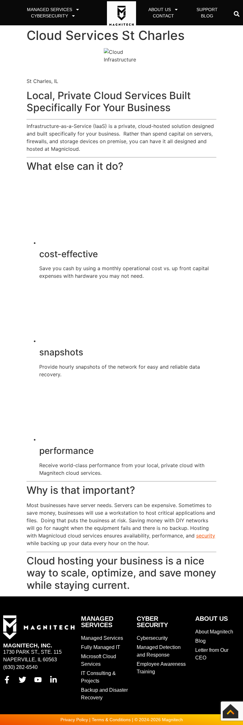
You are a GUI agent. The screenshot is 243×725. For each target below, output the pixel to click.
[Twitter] (22, 680)
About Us (159, 9)
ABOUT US (211, 618)
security (205, 535)
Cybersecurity (49, 15)
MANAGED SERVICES (97, 621)
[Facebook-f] (7, 680)
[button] (237, 14)
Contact (163, 15)
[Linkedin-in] (53, 680)
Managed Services (49, 9)
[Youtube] (38, 680)
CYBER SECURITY (152, 621)
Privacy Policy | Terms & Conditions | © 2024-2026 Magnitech (121, 719)
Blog (207, 15)
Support (207, 9)
